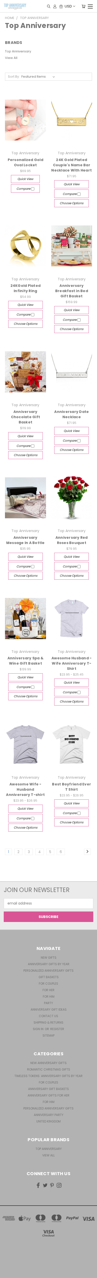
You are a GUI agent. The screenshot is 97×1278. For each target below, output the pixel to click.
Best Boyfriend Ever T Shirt (71, 787)
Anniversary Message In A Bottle (25, 540)
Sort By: (14, 76)
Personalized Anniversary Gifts (48, 970)
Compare (23, 188)
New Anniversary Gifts (48, 1063)
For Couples (48, 983)
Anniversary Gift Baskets (48, 1089)
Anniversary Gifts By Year (48, 964)
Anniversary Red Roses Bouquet (71, 540)
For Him (48, 996)
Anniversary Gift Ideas (49, 1009)
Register (57, 1029)
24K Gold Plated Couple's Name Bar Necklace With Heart (71, 165)
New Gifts (48, 957)
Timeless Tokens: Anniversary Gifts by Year (48, 1076)
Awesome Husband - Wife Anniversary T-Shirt (71, 663)
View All (11, 57)
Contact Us (48, 1016)
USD (68, 6)
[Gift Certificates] (61, 6)
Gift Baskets (49, 977)
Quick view (25, 179)
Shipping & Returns (48, 1022)
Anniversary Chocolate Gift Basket (25, 417)
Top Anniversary (18, 51)
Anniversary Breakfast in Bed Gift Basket (71, 291)
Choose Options (71, 203)
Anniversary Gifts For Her (48, 1095)
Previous (7, 1273)
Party (48, 1003)
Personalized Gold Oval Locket (25, 162)
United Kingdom (48, 1121)
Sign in (38, 1029)
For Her (48, 990)
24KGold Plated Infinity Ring (25, 288)
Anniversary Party (48, 1115)
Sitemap (48, 1035)
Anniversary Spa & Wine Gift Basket (25, 661)
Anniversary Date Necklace (71, 414)
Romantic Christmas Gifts (48, 1069)
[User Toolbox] (54, 6)
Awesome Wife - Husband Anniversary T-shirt (25, 789)
